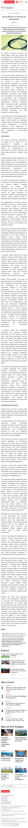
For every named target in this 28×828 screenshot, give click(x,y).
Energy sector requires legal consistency (19, 760)
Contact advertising (7, 786)
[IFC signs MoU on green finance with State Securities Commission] (5, 670)
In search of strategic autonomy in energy (5, 776)
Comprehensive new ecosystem (6, 759)
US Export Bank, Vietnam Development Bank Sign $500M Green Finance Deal (18, 662)
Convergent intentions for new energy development (21, 776)
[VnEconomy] (14, 2)
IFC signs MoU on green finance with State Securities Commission (18, 670)
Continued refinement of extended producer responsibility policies (5, 741)
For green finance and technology (16, 654)
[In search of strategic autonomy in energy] (7, 769)
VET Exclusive (7, 7)
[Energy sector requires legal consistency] (21, 753)
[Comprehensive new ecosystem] (7, 753)
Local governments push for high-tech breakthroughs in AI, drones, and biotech (16, 711)
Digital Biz (8, 685)
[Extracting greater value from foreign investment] (21, 732)
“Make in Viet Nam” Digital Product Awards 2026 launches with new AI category (16, 689)
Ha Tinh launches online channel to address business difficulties (15, 704)
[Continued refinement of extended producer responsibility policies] (7, 732)
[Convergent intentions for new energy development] (21, 769)
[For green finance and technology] (5, 655)
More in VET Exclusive (12, 726)
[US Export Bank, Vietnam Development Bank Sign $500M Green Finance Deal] (5, 662)
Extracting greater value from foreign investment (21, 739)
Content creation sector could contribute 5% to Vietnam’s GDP (15, 719)
